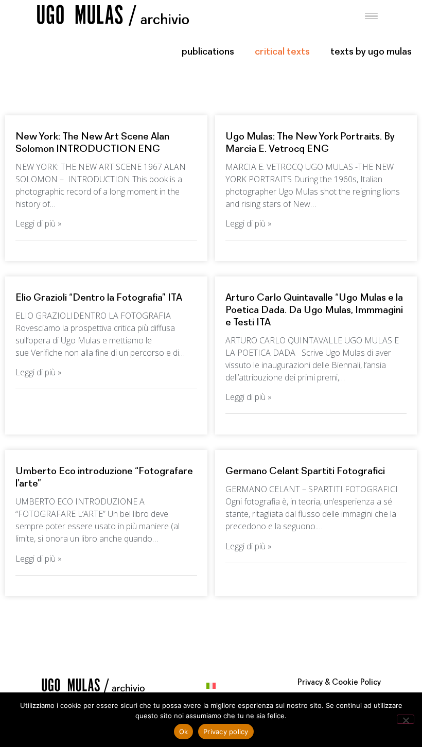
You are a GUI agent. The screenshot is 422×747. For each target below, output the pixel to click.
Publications (208, 52)
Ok (183, 731)
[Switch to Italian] (211, 685)
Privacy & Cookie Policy (339, 683)
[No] (405, 719)
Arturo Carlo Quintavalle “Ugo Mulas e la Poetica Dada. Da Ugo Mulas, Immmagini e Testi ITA (314, 310)
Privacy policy (226, 731)
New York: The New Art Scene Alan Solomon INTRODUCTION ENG (92, 143)
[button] (371, 15)
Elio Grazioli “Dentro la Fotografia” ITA (98, 298)
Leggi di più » (38, 223)
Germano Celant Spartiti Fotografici (305, 471)
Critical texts (282, 52)
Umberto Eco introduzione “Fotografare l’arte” (104, 477)
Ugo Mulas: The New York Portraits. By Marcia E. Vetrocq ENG (310, 143)
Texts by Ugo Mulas (371, 52)
